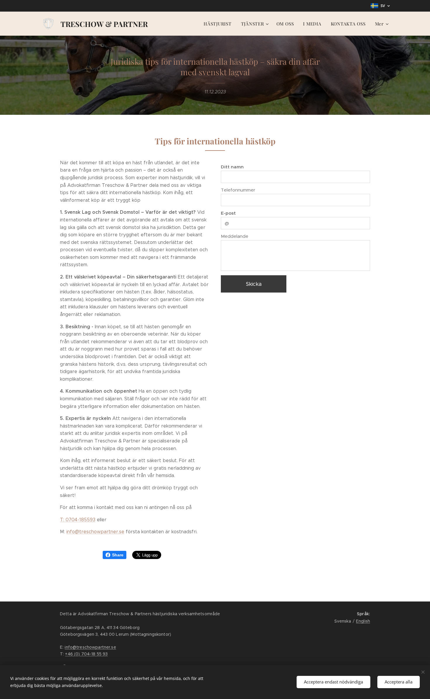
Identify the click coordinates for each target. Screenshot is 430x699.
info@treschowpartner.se (95, 531)
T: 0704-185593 (77, 519)
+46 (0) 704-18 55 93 (86, 654)
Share (117, 555)
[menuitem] (219, 23)
